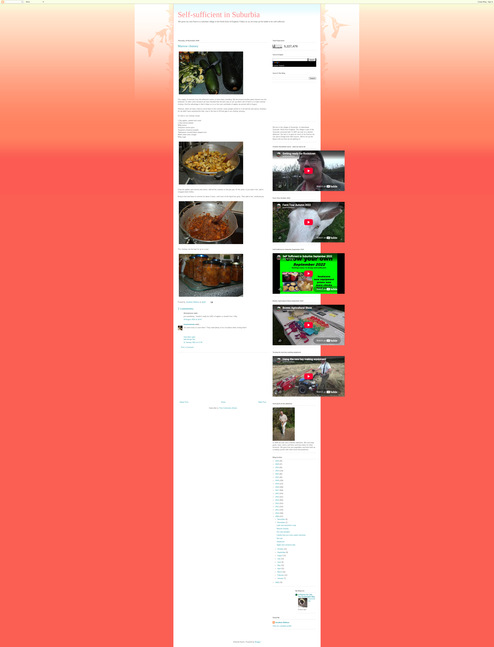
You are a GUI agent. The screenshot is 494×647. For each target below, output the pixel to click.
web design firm (189, 339)
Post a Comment (187, 347)
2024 (277, 467)
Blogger (257, 642)
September (281, 552)
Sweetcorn (281, 542)
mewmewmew (189, 324)
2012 (277, 507)
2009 (277, 516)
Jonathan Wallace (282, 622)
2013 (277, 503)
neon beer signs (189, 337)
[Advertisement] (224, 30)
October (280, 549)
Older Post (262, 402)
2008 (277, 582)
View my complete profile (282, 626)
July (279, 559)
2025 (277, 464)
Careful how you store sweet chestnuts (291, 535)
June (279, 562)
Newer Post (184, 402)
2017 (277, 490)
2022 (277, 474)
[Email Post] (211, 302)
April (279, 569)
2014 (277, 500)
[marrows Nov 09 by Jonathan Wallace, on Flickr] (211, 95)
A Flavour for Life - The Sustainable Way (306, 596)
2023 (277, 471)
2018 (277, 487)
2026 (277, 461)
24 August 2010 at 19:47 (193, 319)
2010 (277, 513)
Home (223, 402)
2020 (277, 480)
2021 (277, 477)
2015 (277, 497)
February (280, 575)
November (281, 522)
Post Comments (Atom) (228, 408)
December (281, 519)
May (279, 565)
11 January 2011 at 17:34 (193, 342)
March (280, 572)
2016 (277, 493)
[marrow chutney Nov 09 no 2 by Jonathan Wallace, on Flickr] (211, 244)
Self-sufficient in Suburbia (219, 14)
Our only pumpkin (283, 532)
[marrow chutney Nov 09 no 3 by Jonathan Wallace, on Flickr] (211, 297)
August (280, 556)
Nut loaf (280, 538)
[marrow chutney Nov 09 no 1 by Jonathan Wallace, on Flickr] (211, 185)
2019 (277, 484)
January (280, 578)
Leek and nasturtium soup (286, 525)
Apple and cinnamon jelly (286, 545)
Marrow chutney (283, 529)
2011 (277, 510)
